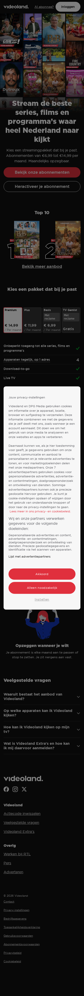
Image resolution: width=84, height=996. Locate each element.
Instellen (42, 599)
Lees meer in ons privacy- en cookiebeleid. (40, 511)
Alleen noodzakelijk (42, 588)
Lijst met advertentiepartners (29, 556)
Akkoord (42, 574)
